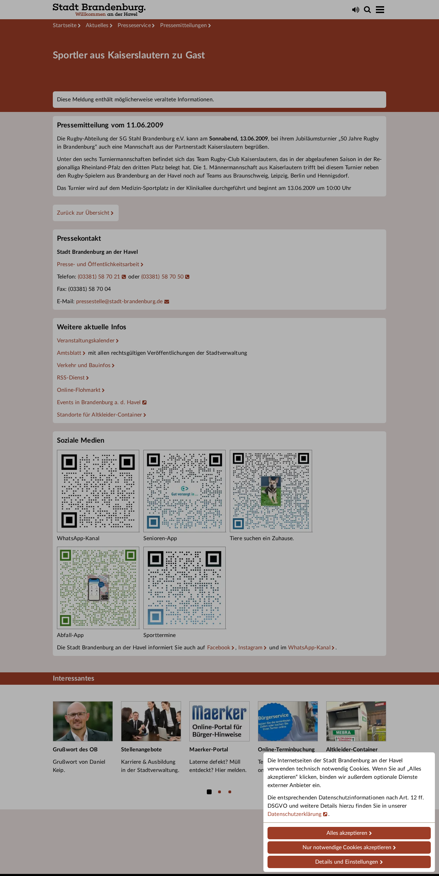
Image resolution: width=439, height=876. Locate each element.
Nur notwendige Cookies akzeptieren (346, 847)
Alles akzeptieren (347, 833)
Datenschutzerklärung (295, 814)
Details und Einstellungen (346, 862)
